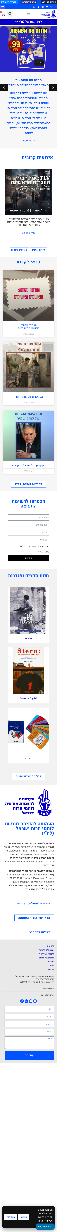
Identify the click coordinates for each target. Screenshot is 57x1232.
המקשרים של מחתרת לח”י (28, 397)
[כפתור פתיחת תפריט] (28, 13)
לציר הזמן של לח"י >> (28, 22)
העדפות (11, 1217)
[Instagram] (43, 6)
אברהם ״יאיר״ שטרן (46, 949)
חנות (52, 965)
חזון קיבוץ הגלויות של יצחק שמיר (28, 465)
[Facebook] (51, 6)
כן (46, 552)
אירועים (51, 961)
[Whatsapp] (34, 6)
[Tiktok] (38, 6)
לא (39, 552)
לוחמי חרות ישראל (46, 957)
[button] (10, 14)
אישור (24, 1217)
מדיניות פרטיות (45, 1226)
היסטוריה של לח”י (46, 953)
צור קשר (50, 969)
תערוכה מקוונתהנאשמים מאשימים (28, 326)
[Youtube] (47, 6)
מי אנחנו (50, 946)
